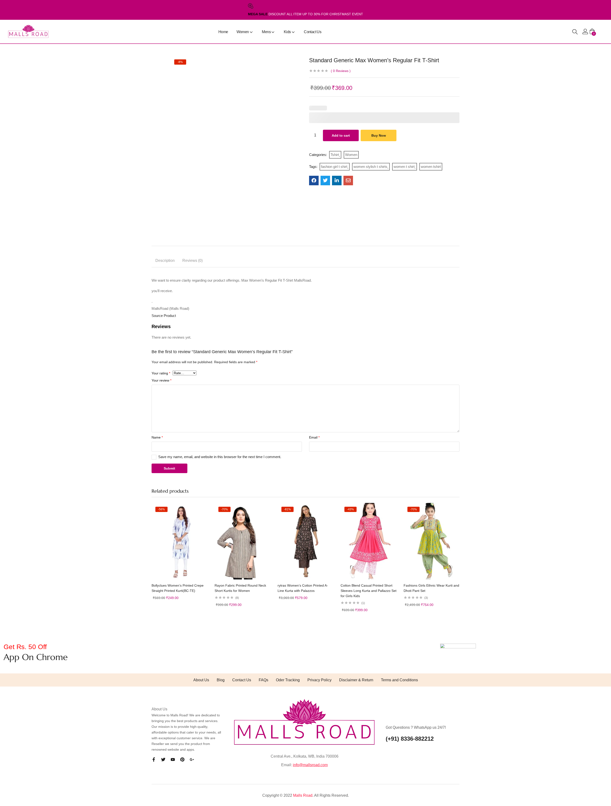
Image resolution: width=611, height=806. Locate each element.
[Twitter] (163, 759)
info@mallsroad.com (310, 765)
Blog (221, 680)
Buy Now (378, 135)
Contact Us (312, 32)
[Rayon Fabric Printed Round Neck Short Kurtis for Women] (242, 541)
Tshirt (335, 155)
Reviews (340, 71)
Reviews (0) (192, 260)
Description (165, 260)
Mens (266, 32)
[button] (592, 31)
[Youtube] (173, 759)
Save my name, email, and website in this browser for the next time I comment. (219, 457)
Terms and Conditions (399, 680)
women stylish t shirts (370, 167)
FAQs (263, 680)
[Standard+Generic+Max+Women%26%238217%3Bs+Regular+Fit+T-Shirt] (325, 180)
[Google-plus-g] (192, 759)
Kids (288, 32)
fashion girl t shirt (334, 167)
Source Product (164, 316)
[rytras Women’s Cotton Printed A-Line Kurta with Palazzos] (305, 541)
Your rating (161, 373)
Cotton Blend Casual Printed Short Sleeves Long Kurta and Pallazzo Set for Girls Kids (368, 591)
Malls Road (302, 795)
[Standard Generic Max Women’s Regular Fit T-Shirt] (314, 180)
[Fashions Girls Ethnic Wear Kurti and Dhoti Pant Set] (431, 541)
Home (223, 32)
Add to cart (341, 135)
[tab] (165, 261)
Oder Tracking (288, 680)
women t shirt (404, 167)
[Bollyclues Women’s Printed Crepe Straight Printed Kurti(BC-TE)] (179, 541)
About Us (201, 680)
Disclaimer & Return (356, 680)
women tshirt (431, 167)
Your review (161, 380)
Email (314, 437)
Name (157, 437)
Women (243, 32)
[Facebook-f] (154, 759)
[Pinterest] (182, 759)
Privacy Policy (319, 680)
